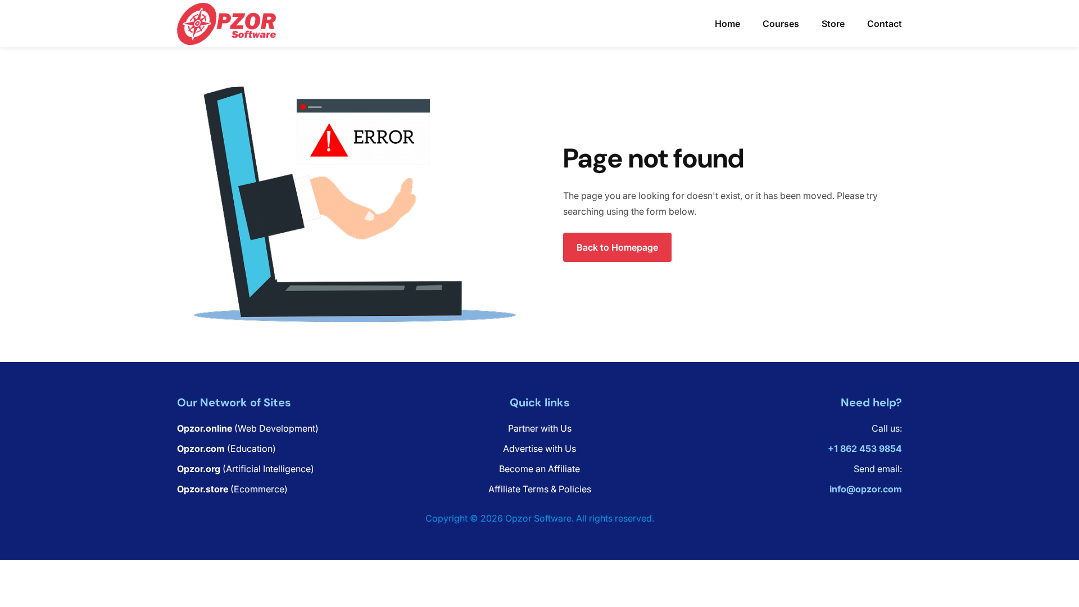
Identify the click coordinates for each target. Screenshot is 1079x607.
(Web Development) (248, 428)
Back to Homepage (617, 247)
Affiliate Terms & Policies (539, 489)
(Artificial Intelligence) (245, 468)
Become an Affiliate (539, 468)
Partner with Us (540, 428)
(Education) (226, 448)
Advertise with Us (539, 448)
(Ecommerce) (232, 489)
